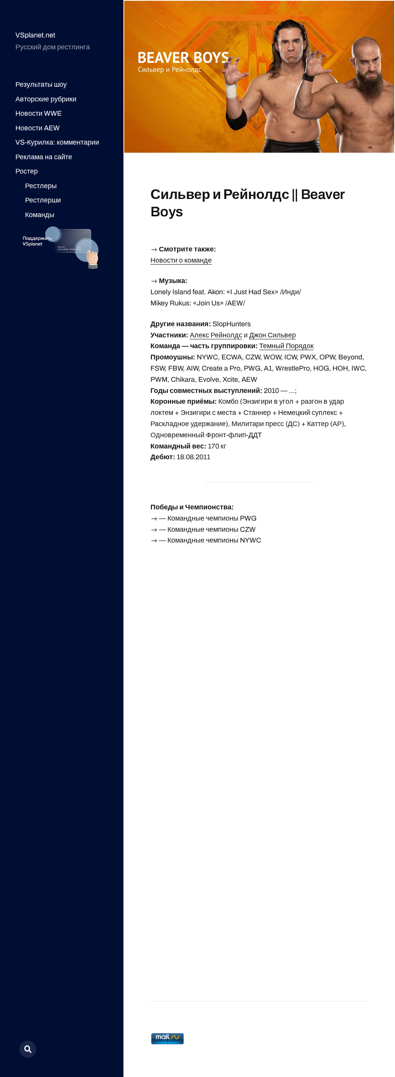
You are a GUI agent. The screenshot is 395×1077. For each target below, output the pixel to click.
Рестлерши (43, 200)
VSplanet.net (35, 35)
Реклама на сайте (43, 157)
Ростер (26, 171)
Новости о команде (181, 260)
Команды (39, 215)
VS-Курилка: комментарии (57, 142)
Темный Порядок (286, 346)
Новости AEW (37, 128)
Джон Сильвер (272, 335)
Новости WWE (38, 113)
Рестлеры (41, 186)
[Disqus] (259, 650)
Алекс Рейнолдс (216, 335)
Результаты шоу (41, 84)
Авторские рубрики (45, 99)
